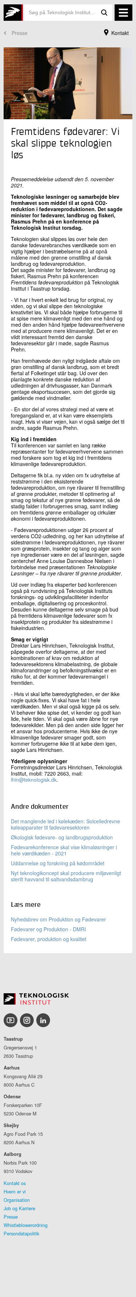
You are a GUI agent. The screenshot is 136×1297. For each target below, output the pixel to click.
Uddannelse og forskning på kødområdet (57, 863)
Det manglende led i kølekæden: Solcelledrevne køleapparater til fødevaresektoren (65, 824)
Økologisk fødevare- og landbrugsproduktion (62, 837)
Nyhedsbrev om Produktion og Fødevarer (58, 919)
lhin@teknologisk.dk (34, 779)
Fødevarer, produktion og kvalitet (48, 939)
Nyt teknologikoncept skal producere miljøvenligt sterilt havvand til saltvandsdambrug (66, 876)
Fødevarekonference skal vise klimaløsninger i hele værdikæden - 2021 (64, 850)
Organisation (17, 1199)
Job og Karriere (19, 1208)
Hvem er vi (15, 1191)
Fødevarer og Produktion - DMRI (48, 929)
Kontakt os (15, 1183)
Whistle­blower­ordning (26, 1225)
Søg (104, 12)
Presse (20, 32)
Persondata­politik (21, 1233)
